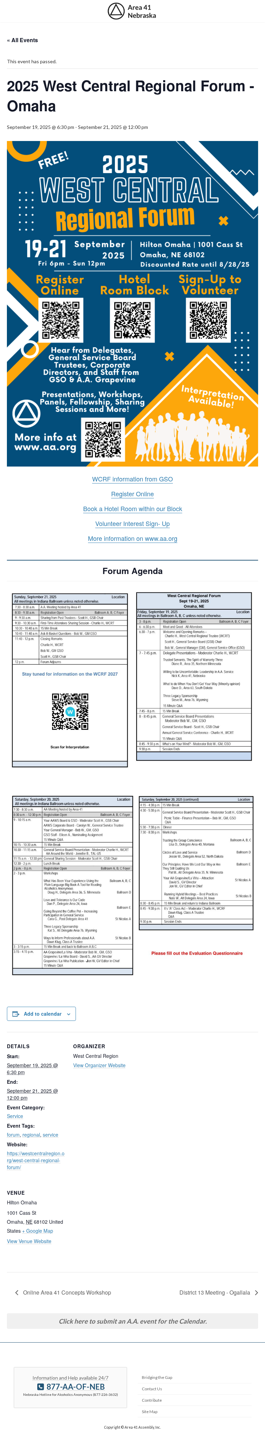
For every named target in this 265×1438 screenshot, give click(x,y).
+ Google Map (37, 1230)
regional (31, 1134)
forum (13, 1134)
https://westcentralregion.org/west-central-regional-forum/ (36, 1160)
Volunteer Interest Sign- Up (132, 523)
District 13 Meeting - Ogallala (215, 1292)
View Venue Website (29, 1241)
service (50, 1134)
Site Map (149, 1411)
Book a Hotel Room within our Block (132, 508)
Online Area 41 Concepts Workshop (66, 1292)
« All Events (22, 40)
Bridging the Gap (157, 1377)
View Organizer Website (99, 1065)
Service (15, 1115)
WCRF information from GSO (132, 478)
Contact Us (152, 1388)
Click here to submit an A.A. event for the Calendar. (133, 1321)
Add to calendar (42, 1013)
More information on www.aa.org (132, 538)
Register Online (132, 493)
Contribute (152, 1400)
